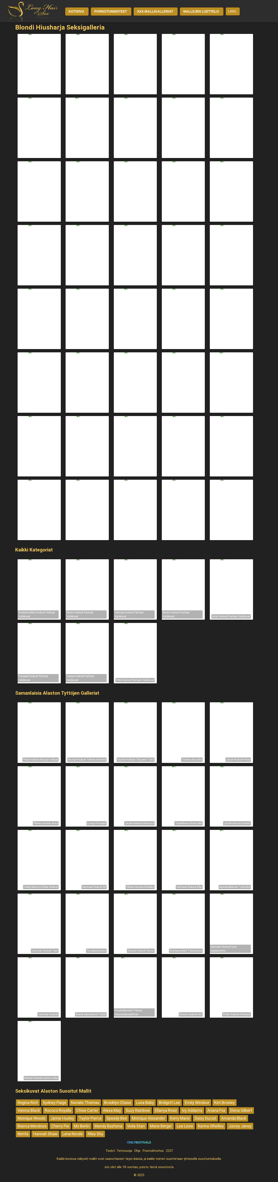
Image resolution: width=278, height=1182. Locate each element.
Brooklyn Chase (117, 1102)
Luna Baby (145, 1102)
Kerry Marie (180, 1118)
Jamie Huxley (62, 1118)
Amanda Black (233, 1118)
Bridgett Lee (169, 1102)
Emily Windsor (197, 1102)
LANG (232, 11)
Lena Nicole (72, 1134)
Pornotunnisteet (110, 11)
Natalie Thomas (85, 1102)
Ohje (137, 1151)
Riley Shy (95, 1134)
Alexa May (112, 1110)
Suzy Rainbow (138, 1110)
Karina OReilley (211, 1126)
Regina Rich (28, 1102)
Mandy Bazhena (108, 1126)
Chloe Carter (87, 1110)
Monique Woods (32, 1118)
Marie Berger (161, 1126)
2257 (169, 1151)
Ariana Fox (216, 1110)
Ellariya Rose (166, 1110)
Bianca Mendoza (32, 1126)
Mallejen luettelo (201, 11)
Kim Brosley (224, 1102)
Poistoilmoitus (153, 1151)
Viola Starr (136, 1126)
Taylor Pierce (90, 1118)
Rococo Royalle (58, 1110)
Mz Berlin (82, 1126)
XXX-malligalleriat (155, 11)
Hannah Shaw (45, 1134)
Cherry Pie (60, 1126)
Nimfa (23, 1134)
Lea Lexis (185, 1126)
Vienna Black (29, 1110)
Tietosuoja (124, 1151)
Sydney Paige (54, 1102)
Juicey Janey (240, 1126)
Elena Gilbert (241, 1110)
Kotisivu (76, 11)
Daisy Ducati (205, 1118)
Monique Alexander (148, 1118)
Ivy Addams (192, 1110)
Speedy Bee (116, 1118)
